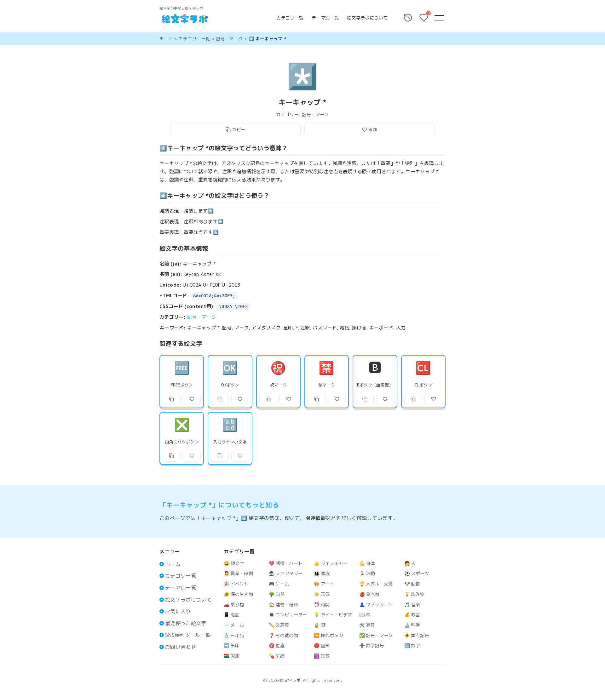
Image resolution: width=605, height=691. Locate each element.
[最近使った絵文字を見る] (408, 18)
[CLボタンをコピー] (413, 399)
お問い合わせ (180, 646)
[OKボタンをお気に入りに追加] (240, 399)
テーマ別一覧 (325, 18)
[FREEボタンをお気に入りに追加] (192, 399)
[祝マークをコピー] (268, 399)
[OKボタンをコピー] (220, 399)
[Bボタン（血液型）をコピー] (365, 399)
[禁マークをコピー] (317, 399)
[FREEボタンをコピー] (172, 399)
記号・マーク (229, 39)
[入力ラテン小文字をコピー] (220, 456)
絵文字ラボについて (367, 18)
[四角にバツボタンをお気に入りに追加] (192, 456)
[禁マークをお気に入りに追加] (337, 399)
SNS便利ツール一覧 (187, 634)
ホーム (166, 39)
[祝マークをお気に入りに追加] (288, 399)
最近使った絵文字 (185, 623)
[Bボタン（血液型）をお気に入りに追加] (385, 399)
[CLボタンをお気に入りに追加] (433, 399)
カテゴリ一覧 (289, 18)
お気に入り (178, 611)
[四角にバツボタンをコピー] (172, 456)
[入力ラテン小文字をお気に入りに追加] (240, 456)
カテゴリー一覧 (194, 39)
